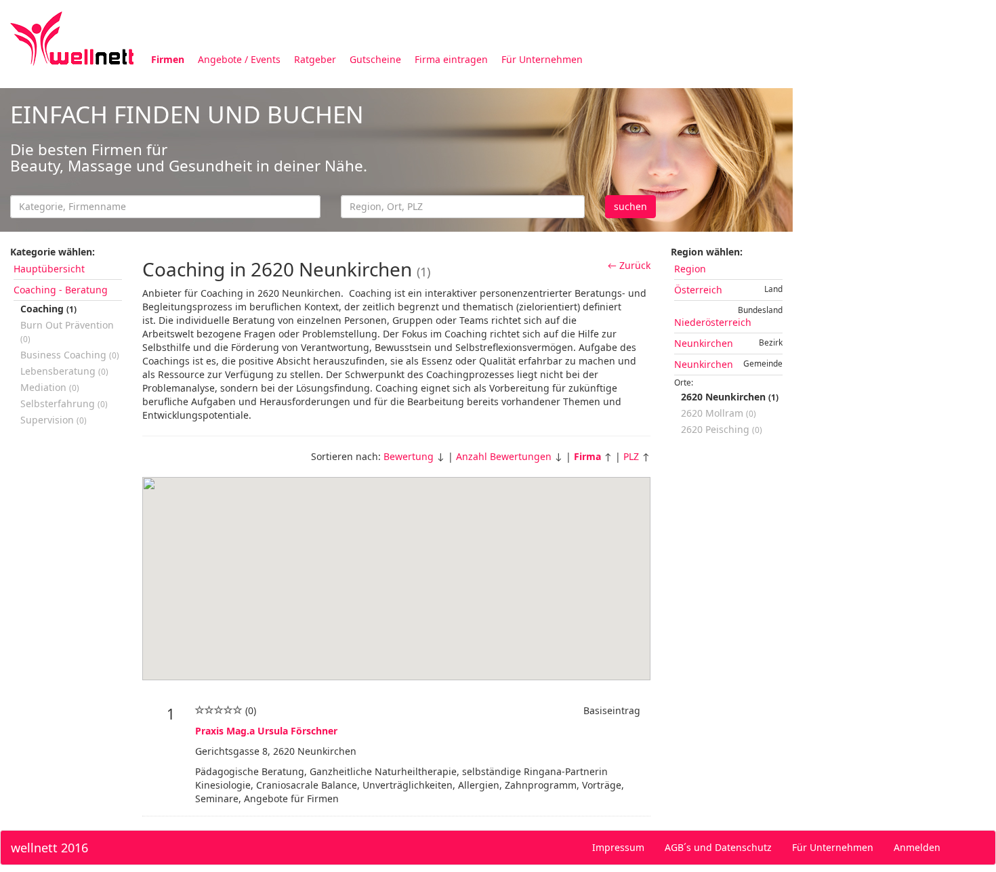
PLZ (631, 456)
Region (690, 268)
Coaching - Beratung (61, 289)
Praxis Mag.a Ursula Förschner (266, 730)
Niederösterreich (712, 322)
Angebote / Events (239, 59)
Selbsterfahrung (64, 403)
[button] (396, 570)
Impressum (618, 847)
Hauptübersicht (49, 268)
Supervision (53, 419)
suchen (630, 206)
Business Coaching (69, 354)
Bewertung (408, 456)
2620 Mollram (718, 413)
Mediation (49, 387)
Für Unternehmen (542, 59)
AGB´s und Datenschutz (718, 847)
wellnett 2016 (49, 847)
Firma (587, 456)
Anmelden (917, 847)
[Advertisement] (894, 290)
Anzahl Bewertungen (504, 456)
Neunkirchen (703, 343)
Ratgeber (315, 59)
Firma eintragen (451, 59)
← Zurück (629, 265)
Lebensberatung (64, 371)
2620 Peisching (721, 429)
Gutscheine (375, 59)
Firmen (167, 59)
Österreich (698, 289)
